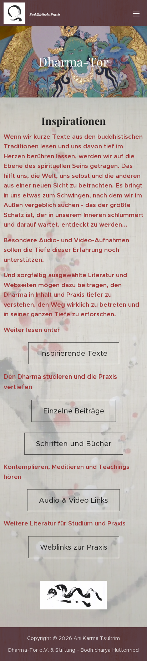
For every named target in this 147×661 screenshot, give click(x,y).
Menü (136, 13)
